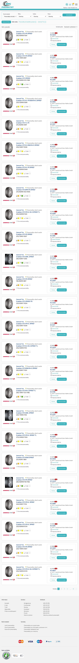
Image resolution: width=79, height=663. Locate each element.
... (70, 589)
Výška (34, 14)
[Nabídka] (23, 654)
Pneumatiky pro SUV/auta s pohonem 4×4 (35, 627)
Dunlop (26, 607)
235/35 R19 (46, 611)
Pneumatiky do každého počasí (27, 21)
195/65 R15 (46, 609)
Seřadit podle (59, 26)
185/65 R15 (46, 613)
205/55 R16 (46, 603)
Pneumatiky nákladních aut (31, 629)
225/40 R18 (46, 607)
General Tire (41, 21)
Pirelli (25, 613)
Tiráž (6, 607)
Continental (27, 605)
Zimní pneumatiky (10, 627)
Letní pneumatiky (9, 625)
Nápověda (7, 609)
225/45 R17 (46, 605)
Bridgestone (27, 603)
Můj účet (70, 4)
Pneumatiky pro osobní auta (31, 625)
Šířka (19, 14)
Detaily (53, 44)
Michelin (26, 611)
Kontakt (7, 603)
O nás (6, 605)
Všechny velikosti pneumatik (51, 615)
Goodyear (26, 609)
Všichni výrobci (28, 615)
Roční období (6, 14)
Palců (49, 14)
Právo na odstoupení (10, 611)
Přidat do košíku (62, 44)
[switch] (21, 656)
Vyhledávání (69, 15)
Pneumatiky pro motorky (31, 631)
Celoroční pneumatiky (11, 629)
